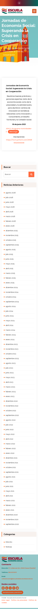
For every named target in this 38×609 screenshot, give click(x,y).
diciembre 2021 (11, 458)
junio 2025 (10, 259)
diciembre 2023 (12, 344)
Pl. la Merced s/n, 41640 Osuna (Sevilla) (22, 568)
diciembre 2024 (12, 287)
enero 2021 (10, 510)
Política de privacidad (19, 600)
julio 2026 (9, 197)
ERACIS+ (9, 542)
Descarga (13, 131)
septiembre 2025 (12, 245)
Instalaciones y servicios (12, 592)
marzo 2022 (10, 444)
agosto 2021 (10, 477)
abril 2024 (9, 325)
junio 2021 (9, 486)
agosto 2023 (11, 363)
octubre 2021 (11, 467)
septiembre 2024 (12, 302)
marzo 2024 (10, 330)
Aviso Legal (6, 600)
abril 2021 (9, 496)
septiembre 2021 (12, 472)
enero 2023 (10, 396)
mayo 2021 (10, 491)
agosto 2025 (11, 250)
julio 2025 (9, 254)
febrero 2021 (10, 505)
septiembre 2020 (12, 524)
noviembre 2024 (12, 292)
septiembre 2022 (12, 415)
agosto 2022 (11, 420)
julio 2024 (9, 311)
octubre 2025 (11, 240)
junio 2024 (10, 316)
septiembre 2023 (12, 358)
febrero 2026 (11, 221)
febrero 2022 (11, 448)
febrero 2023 (11, 392)
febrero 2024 (11, 335)
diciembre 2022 (12, 401)
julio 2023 (9, 368)
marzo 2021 (10, 501)
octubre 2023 (11, 354)
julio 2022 (9, 425)
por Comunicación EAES (15, 73)
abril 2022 (9, 439)
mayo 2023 (10, 377)
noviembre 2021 (12, 463)
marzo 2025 (10, 273)
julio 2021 (9, 482)
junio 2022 (10, 430)
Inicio (5, 45)
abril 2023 (9, 382)
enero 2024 (10, 340)
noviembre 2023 (12, 349)
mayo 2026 (10, 207)
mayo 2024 (10, 321)
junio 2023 (10, 373)
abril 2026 (9, 212)
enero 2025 (10, 283)
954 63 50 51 (12, 572)
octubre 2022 (11, 411)
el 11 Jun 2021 (12, 70)
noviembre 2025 (12, 235)
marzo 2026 (10, 216)
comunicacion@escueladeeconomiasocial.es (17, 579)
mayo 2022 (10, 434)
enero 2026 (10, 226)
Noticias (14, 45)
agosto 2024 (11, 306)
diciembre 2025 (12, 231)
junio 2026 (10, 202)
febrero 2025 (11, 278)
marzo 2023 (10, 387)
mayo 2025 (10, 264)
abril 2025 (9, 269)
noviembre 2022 (12, 406)
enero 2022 (10, 453)
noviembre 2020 (12, 519)
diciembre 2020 (12, 515)
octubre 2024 (11, 297)
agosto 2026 (11, 193)
